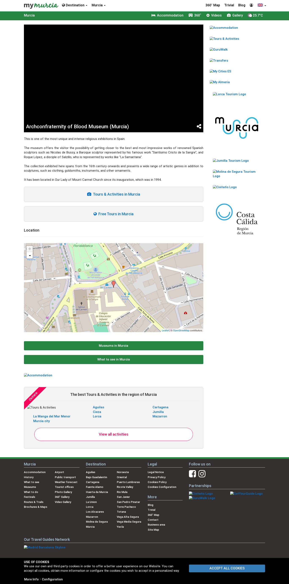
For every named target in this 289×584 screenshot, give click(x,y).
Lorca (97, 416)
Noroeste (123, 472)
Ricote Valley (125, 487)
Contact (153, 519)
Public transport (65, 477)
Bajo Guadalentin (96, 477)
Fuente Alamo (94, 487)
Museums (30, 487)
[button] (261, 5)
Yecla (120, 526)
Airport (59, 472)
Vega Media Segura (129, 521)
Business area (156, 524)
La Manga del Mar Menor (51, 416)
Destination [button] (75, 5)
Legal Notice (156, 472)
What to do (31, 492)
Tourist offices (64, 487)
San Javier (123, 496)
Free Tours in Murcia (115, 214)
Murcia (29, 15)
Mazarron (160, 416)
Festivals (29, 496)
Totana (121, 511)
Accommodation (34, 472)
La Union (91, 502)
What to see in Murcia (113, 359)
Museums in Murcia (113, 346)
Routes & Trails (33, 502)
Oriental (122, 477)
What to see (31, 482)
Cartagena (160, 407)
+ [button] (29, 248)
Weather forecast (66, 482)
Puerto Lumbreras (128, 482)
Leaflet (165, 330)
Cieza (97, 412)
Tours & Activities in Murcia (115, 194)
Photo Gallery (63, 492)
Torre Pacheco (126, 506)
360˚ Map (212, 5)
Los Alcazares (95, 511)
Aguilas (98, 407)
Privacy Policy (156, 477)
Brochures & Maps (35, 506)
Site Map (153, 529)
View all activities (113, 434)
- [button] (29, 255)
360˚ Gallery (62, 496)
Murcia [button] (97, 5)
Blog (241, 5)
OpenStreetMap (181, 330)
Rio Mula (122, 492)
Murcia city (41, 421)
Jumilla (158, 412)
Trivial (229, 5)
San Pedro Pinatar (128, 502)
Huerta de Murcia (97, 492)
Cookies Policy (157, 482)
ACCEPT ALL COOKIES (227, 568)
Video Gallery (63, 502)
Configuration (52, 579)
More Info (31, 579)
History (28, 477)
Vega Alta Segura (128, 516)
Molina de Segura (97, 521)
